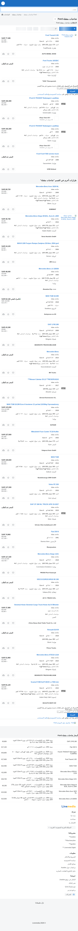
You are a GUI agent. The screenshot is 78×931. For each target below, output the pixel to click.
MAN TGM (55, 457)
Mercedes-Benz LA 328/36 (49, 269)
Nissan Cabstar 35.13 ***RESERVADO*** (43, 379)
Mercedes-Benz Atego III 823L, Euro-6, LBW (42, 216)
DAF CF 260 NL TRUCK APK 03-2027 (44, 504)
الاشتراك (72, 91)
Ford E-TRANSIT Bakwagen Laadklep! (44, 98)
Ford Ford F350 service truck (47, 154)
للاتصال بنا (72, 823)
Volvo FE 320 (54, 484)
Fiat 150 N (55, 531)
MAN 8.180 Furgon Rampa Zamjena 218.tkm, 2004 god (38, 243)
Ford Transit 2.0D (52, 35)
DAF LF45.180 (53, 324)
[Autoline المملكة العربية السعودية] (65, 3)
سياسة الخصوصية (55, 94)
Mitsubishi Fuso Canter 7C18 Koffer (45, 432)
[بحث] (3, 9)
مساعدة (73, 819)
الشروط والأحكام (70, 857)
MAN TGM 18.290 (52, 296)
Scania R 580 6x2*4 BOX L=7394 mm (45, 682)
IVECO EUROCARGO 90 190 (48, 579)
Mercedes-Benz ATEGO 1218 (48, 655)
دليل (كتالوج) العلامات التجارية (66, 871)
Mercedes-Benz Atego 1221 (48, 554)
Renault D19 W (53, 630)
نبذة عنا (73, 815)
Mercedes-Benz (53, 352)
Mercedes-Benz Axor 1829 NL (47, 186)
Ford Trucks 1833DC (51, 61)
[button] (3, 3)
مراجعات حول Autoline (68, 867)
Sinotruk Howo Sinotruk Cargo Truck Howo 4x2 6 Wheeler (36, 605)
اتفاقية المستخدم (43, 94)
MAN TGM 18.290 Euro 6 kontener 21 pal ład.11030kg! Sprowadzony (33, 404)
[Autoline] (2, 14)
